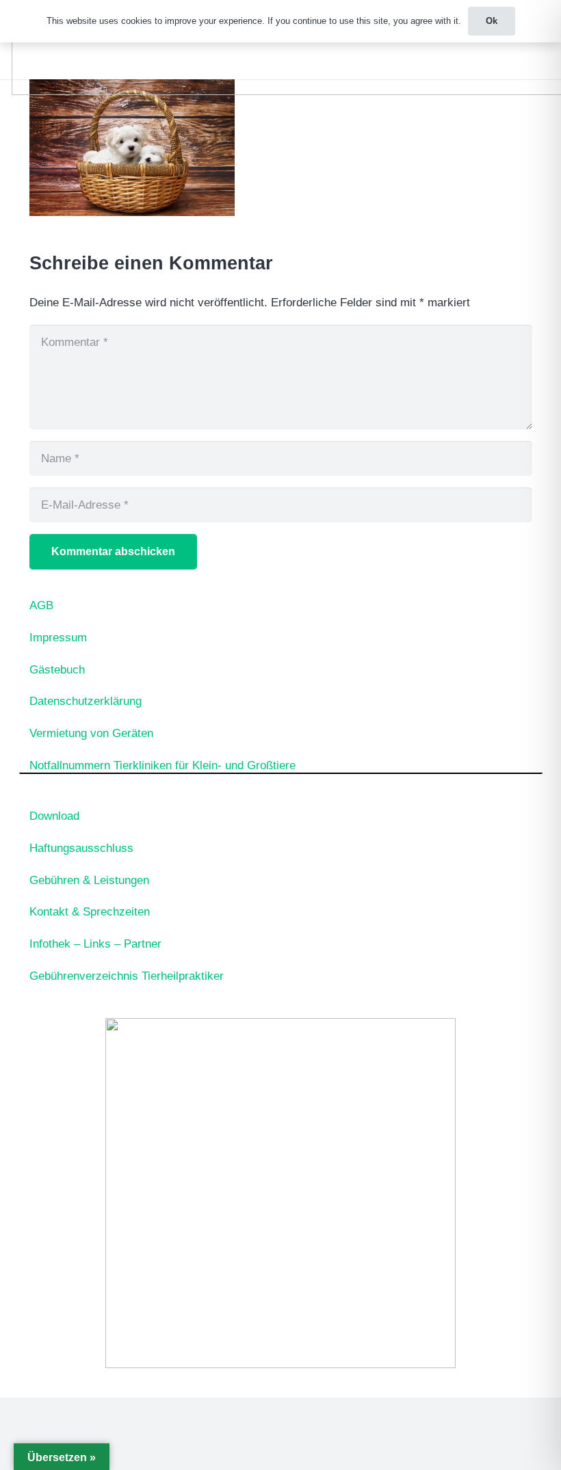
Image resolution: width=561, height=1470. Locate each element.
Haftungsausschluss (81, 848)
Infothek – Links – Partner (95, 943)
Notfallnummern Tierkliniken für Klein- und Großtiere (162, 765)
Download (54, 816)
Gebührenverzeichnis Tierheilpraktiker (126, 976)
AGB (41, 605)
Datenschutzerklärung (85, 701)
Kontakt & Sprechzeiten (89, 911)
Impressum (58, 637)
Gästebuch (57, 669)
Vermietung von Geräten (91, 733)
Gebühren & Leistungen (89, 880)
